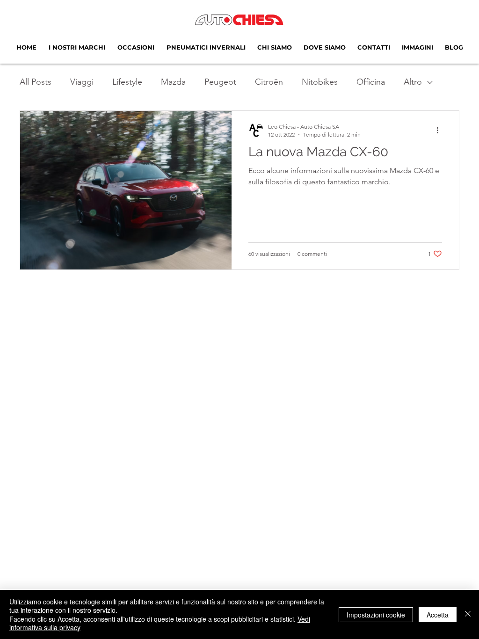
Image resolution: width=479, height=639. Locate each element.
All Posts (35, 82)
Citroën (269, 82)
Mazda (173, 82)
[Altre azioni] (440, 130)
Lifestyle (127, 82)
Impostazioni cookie (376, 614)
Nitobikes (320, 82)
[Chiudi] (467, 614)
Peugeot (220, 82)
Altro (413, 82)
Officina (370, 82)
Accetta (438, 614)
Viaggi (82, 82)
